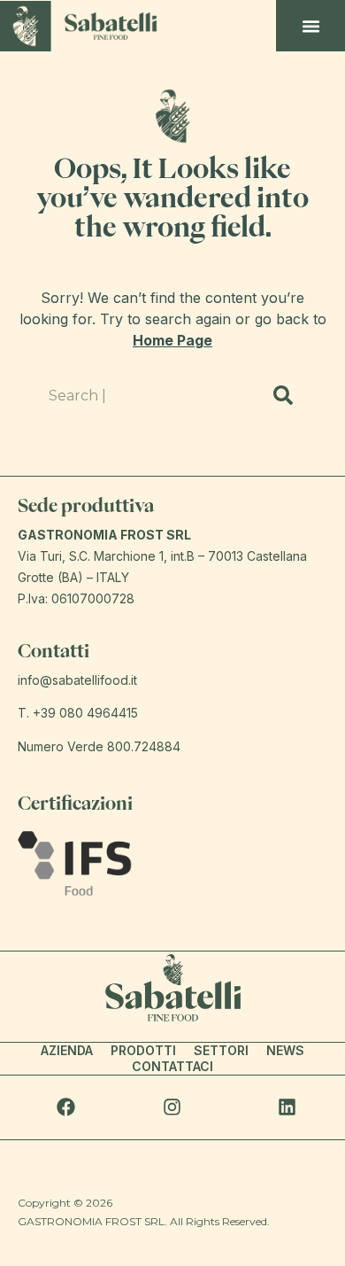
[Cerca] (283, 395)
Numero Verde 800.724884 (99, 746)
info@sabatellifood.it (77, 679)
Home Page (172, 340)
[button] (311, 26)
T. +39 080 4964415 (78, 712)
